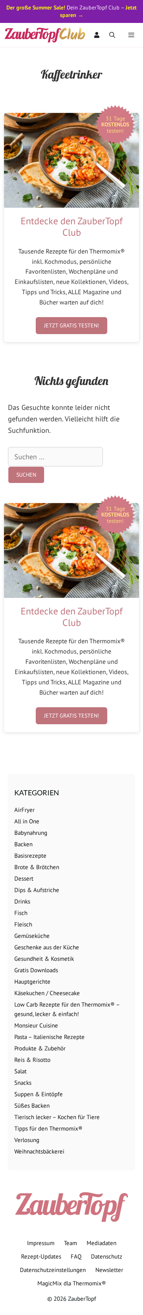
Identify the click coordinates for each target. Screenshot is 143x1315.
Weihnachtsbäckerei (39, 1151)
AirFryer (24, 809)
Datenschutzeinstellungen (53, 1270)
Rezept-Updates (41, 1256)
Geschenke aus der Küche (46, 947)
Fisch (20, 913)
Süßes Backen (32, 1105)
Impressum (40, 1243)
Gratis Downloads (36, 970)
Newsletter (109, 1270)
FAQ (76, 1256)
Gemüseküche (32, 935)
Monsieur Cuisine (36, 1025)
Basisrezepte (30, 855)
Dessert (23, 878)
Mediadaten (101, 1243)
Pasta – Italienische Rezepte (49, 1037)
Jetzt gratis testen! (71, 325)
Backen (23, 844)
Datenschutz (106, 1256)
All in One (26, 821)
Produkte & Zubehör (40, 1048)
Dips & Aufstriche (36, 890)
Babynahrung (30, 832)
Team (70, 1243)
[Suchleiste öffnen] (112, 35)
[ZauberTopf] (47, 35)
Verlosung (26, 1140)
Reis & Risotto (32, 1059)
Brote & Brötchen (36, 867)
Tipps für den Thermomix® (48, 1128)
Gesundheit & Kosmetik (44, 958)
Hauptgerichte (32, 981)
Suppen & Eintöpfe (38, 1094)
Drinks (22, 901)
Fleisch (23, 924)
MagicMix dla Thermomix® (71, 1283)
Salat (20, 1071)
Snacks (22, 1082)
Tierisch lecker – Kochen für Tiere (57, 1117)
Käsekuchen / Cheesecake (47, 993)
